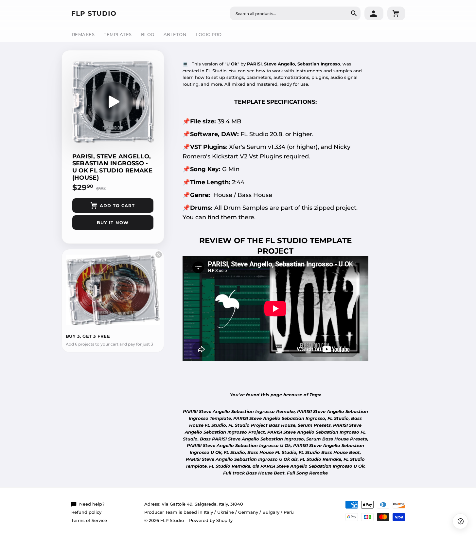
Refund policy (86, 512)
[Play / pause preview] (113, 101)
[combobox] (295, 13)
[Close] (158, 254)
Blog (147, 34)
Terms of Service (89, 520)
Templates (118, 34)
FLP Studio (93, 13)
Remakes (83, 34)
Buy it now (112, 222)
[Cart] (396, 13)
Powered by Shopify (211, 520)
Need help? (91, 504)
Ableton (175, 34)
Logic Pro (209, 34)
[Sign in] (373, 13)
